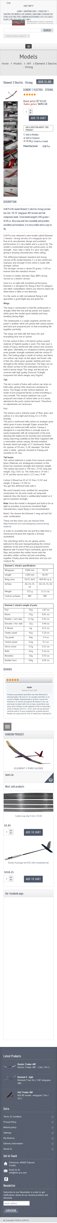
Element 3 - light (25, 1077)
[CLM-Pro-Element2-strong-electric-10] (11, 195)
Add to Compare (32, 137)
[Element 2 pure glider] (28, 763)
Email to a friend (40, 141)
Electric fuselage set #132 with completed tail (28, 862)
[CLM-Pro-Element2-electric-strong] (11, 98)
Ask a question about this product (37, 128)
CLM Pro (46, 146)
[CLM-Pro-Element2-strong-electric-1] (11, 110)
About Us (7, 1148)
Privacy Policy (9, 1121)
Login (19, 11)
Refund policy (9, 1127)
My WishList (8, 1138)
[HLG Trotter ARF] (9, 1098)
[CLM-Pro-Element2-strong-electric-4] (11, 138)
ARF (29, 63)
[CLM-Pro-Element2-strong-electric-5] (11, 148)
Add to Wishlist (32, 134)
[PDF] (24, 141)
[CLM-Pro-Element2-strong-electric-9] (11, 186)
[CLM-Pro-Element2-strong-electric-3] (11, 129)
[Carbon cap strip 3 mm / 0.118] (29, 814)
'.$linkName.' (5, 3)
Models (17, 63)
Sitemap (7, 1132)
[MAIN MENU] (28, 46)
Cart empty (28, 5)
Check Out (43, 11)
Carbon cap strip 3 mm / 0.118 (28, 816)
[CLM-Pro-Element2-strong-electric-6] (11, 157)
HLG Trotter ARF (25, 1092)
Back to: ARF (44, 82)
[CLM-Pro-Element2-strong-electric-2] (11, 119)
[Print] (27, 141)
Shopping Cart (30, 11)
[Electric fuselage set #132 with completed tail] (29, 860)
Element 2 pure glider (28, 768)
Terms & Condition (12, 1116)
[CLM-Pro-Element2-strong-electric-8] (11, 176)
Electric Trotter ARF (27, 1064)
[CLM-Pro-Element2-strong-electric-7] (11, 167)
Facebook (6, 1179)
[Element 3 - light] (9, 1079)
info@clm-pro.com (18, 1172)
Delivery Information (13, 1143)
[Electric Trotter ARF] (9, 1070)
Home (5, 63)
